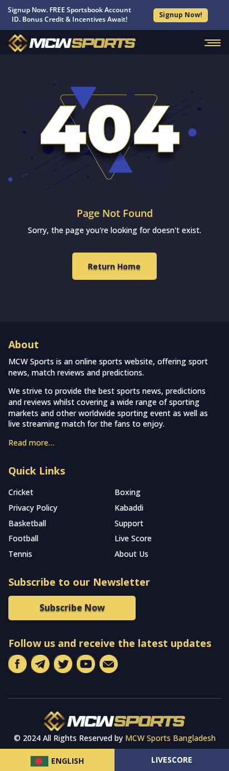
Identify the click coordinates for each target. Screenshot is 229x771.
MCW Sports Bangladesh (170, 738)
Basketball (27, 523)
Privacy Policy (32, 507)
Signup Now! (180, 14)
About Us (131, 553)
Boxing (127, 492)
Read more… (31, 442)
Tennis (20, 553)
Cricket (20, 492)
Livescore (171, 759)
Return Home (114, 266)
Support (128, 523)
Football (23, 538)
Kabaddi (128, 507)
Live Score (133, 538)
